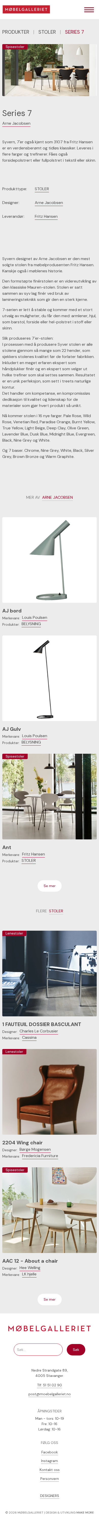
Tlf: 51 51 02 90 (49, 1385)
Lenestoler (14, 933)
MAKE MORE (85, 1513)
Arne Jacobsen (16, 123)
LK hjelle (29, 1274)
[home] (28, 10)
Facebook (49, 1452)
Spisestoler (15, 46)
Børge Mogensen (35, 1149)
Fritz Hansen (46, 216)
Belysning (31, 623)
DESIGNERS (49, 1495)
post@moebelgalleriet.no (49, 1394)
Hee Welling (30, 1267)
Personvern (49, 1478)
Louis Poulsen (34, 617)
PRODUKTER (15, 32)
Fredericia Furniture (40, 1155)
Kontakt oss (50, 1469)
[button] (89, 10)
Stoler (47, 32)
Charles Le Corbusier (39, 1031)
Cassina (29, 1037)
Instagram (49, 1460)
